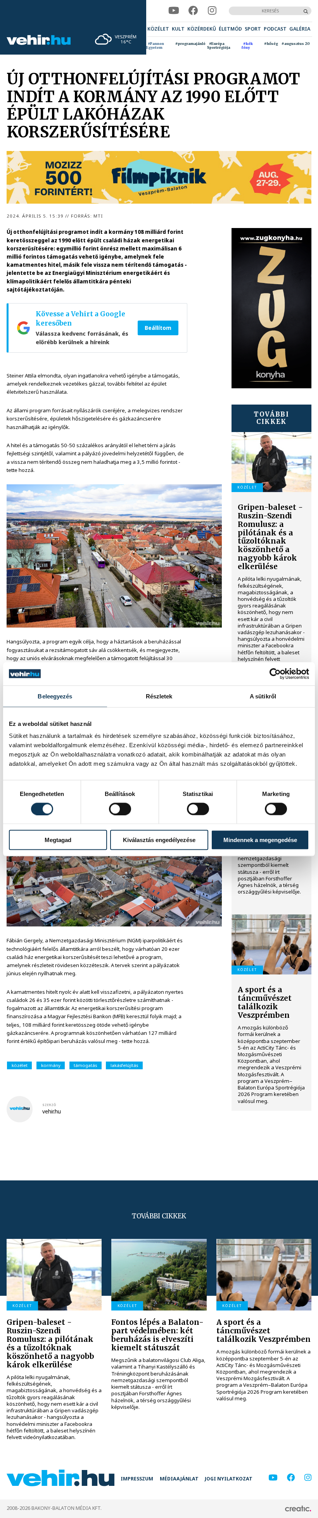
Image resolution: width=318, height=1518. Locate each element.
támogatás (85, 1065)
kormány (50, 1065)
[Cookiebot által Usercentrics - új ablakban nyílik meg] (275, 673)
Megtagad (58, 840)
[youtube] (173, 10)
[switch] (120, 809)
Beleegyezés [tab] (55, 696)
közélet (20, 1065)
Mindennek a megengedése (260, 840)
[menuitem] (158, 29)
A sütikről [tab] (263, 696)
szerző (49, 1105)
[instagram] (212, 10)
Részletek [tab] (159, 696)
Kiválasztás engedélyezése (159, 840)
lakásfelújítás (124, 1065)
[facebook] (193, 10)
